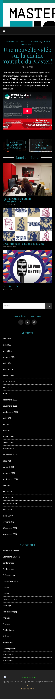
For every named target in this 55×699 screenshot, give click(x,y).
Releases (7, 636)
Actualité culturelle (15, 42)
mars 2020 (8, 497)
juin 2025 (7, 338)
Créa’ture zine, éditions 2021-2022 (23, 243)
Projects (7, 617)
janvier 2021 (8, 467)
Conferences (8, 569)
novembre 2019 (10, 503)
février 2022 (8, 436)
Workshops (8, 654)
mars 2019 (8, 515)
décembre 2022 (10, 399)
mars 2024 (8, 369)
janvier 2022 (8, 442)
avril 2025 (7, 351)
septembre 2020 (10, 479)
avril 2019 (7, 509)
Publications (8, 630)
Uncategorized (9, 648)
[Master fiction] (27, 677)
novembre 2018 (10, 534)
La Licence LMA (10, 599)
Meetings (7, 605)
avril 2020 (7, 491)
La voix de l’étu (12, 286)
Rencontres (27, 45)
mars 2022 (8, 430)
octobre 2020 (9, 473)
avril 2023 (7, 387)
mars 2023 (8, 393)
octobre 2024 (9, 357)
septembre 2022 (10, 412)
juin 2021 (7, 460)
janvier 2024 (8, 375)
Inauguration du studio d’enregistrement (17, 200)
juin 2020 (7, 485)
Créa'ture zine (9, 575)
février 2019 (8, 521)
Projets (6, 624)
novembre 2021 (10, 454)
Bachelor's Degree (11, 556)
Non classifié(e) (10, 611)
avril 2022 (7, 424)
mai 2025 (7, 344)
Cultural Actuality (10, 581)
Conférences (34, 42)
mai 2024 (7, 363)
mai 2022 (7, 418)
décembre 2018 (10, 528)
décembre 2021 (10, 448)
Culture (46, 42)
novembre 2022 (10, 405)
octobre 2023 (9, 381)
